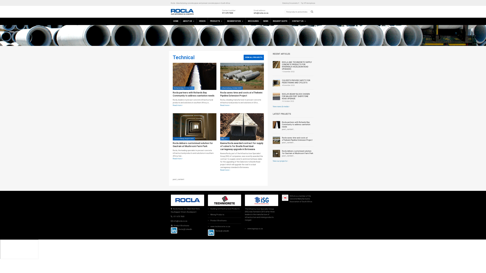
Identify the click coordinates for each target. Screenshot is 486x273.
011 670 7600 (227, 13)
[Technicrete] (224, 200)
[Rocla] (182, 12)
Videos (202, 21)
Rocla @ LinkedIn (185, 229)
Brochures (253, 21)
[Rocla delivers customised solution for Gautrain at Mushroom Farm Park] (194, 126)
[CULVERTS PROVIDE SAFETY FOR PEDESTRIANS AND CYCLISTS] (276, 83)
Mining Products (217, 215)
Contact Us (297, 21)
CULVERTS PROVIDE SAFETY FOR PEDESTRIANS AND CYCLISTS (296, 81)
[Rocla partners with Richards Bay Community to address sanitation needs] (194, 76)
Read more (177, 105)
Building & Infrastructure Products (225, 209)
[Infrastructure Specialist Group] (261, 200)
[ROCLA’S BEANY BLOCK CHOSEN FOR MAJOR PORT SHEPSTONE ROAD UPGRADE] (276, 96)
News (265, 21)
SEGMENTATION (234, 21)
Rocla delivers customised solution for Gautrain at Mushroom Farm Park (297, 152)
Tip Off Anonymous (308, 3)
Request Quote (280, 21)
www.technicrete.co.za (220, 226)
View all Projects (253, 57)
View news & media (281, 107)
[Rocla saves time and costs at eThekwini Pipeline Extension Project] (242, 76)
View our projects (280, 161)
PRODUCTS (215, 21)
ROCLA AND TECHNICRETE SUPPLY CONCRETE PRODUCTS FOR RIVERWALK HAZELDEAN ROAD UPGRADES (297, 65)
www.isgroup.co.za (255, 229)
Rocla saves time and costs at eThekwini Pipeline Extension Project (297, 139)
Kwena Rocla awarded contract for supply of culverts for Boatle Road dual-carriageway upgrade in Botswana (241, 146)
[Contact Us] (187, 200)
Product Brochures (181, 226)
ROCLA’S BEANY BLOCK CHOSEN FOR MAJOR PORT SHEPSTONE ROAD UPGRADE (296, 96)
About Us (187, 21)
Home (175, 21)
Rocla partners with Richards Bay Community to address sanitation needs (296, 124)
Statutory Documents (290, 3)
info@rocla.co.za (261, 13)
